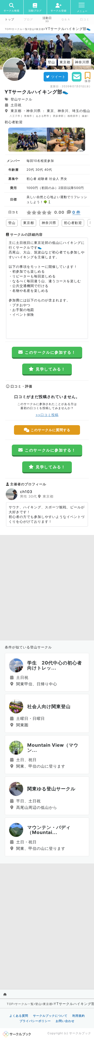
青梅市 (28, 115)
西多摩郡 (58, 115)
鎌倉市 (86, 115)
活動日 (47, 18)
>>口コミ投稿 (47, 415)
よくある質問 (18, 1015)
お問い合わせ (65, 1021)
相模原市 (72, 115)
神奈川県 (49, 223)
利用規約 (78, 1015)
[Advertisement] (47, 586)
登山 (31, 29)
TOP (7, 29)
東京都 (40, 29)
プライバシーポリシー (35, 1021)
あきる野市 (42, 115)
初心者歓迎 (73, 223)
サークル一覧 (20, 29)
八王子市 (15, 115)
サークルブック (80, 1033)
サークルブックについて (50, 1015)
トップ (9, 19)
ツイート (58, 77)
